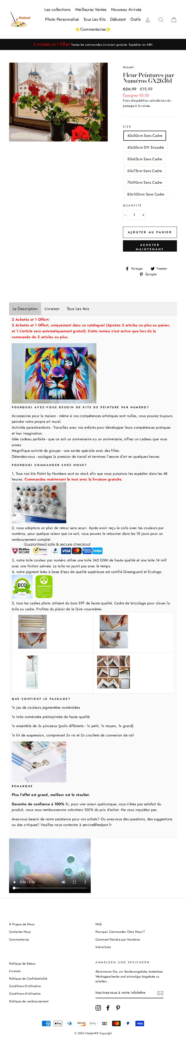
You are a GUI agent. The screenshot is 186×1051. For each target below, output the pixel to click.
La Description (25, 308)
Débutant (118, 19)
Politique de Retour (22, 963)
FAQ (98, 924)
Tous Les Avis (78, 308)
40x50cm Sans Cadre (144, 135)
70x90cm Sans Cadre (144, 182)
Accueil (128, 67)
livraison (15, 971)
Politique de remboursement (28, 1001)
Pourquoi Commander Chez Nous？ (120, 931)
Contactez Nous (20, 931)
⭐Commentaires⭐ (93, 29)
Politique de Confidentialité (28, 978)
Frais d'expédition (135, 100)
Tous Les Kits (94, 19)
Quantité (132, 205)
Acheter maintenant (150, 247)
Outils (135, 19)
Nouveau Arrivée (126, 10)
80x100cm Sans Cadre (145, 194)
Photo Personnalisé (62, 19)
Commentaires (19, 939)
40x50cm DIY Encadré (145, 147)
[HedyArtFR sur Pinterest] (118, 1008)
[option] (93, 44)
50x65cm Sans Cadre (144, 159)
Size (127, 127)
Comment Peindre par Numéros (117, 939)
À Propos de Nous (21, 924)
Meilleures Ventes (91, 10)
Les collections (57, 10)
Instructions (103, 947)
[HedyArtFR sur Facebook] (108, 1008)
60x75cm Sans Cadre (144, 170)
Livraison (52, 308)
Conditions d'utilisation (25, 993)
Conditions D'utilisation (25, 986)
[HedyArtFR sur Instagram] (98, 1008)
